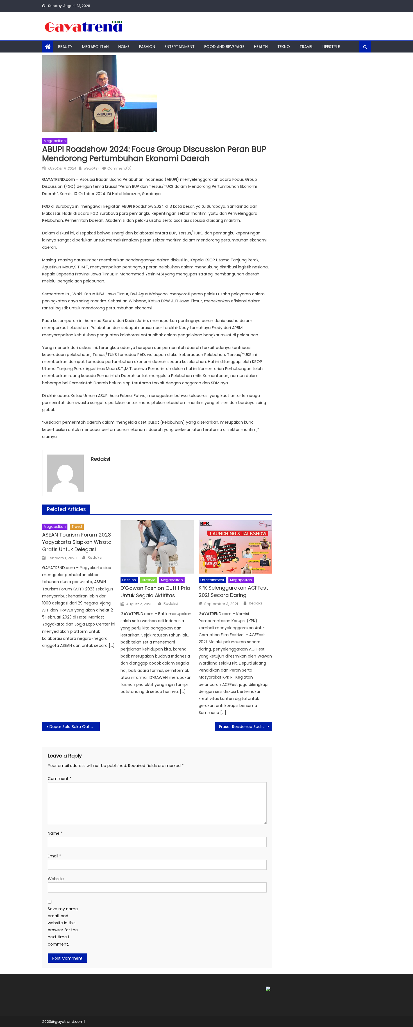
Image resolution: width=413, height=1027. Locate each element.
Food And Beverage (224, 46)
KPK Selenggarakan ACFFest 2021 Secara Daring (233, 591)
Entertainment (180, 46)
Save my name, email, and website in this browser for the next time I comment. (63, 926)
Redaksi (91, 168)
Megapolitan (95, 46)
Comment (60, 778)
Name (55, 833)
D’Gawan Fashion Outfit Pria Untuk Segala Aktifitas (155, 592)
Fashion (147, 46)
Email (54, 856)
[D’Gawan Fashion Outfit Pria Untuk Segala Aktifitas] (157, 547)
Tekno (283, 46)
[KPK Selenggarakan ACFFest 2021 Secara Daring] (235, 547)
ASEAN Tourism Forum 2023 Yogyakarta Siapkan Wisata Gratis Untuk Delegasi (77, 542)
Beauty (65, 46)
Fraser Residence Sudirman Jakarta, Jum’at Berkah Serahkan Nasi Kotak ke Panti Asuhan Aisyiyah (245, 726)
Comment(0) (119, 168)
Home (124, 46)
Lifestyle (331, 46)
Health (261, 46)
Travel (306, 46)
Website (56, 879)
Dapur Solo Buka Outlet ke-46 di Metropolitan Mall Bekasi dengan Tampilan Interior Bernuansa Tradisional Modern (74, 726)
